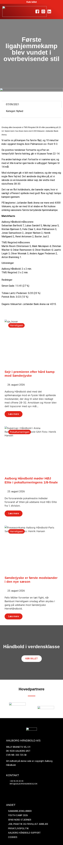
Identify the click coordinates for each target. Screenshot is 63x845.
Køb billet (31, 2)
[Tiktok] (55, 11)
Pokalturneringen (19, 431)
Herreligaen (16, 325)
